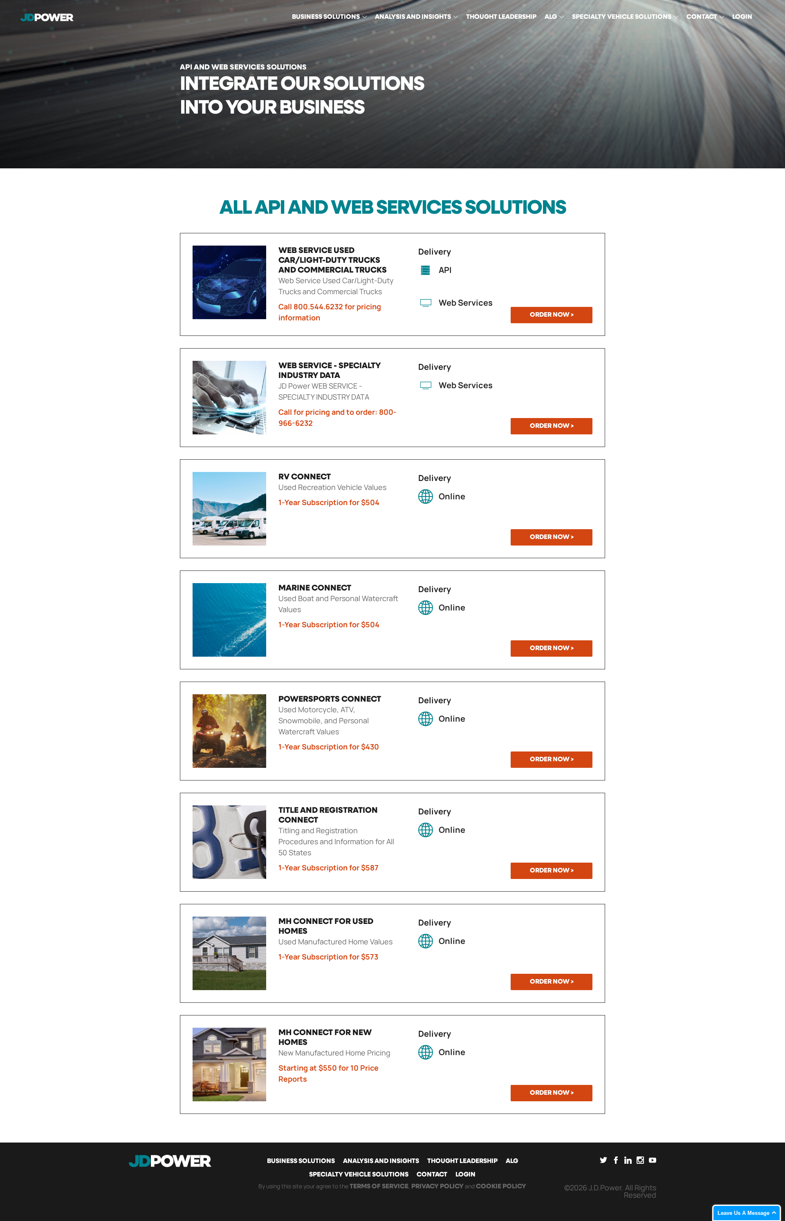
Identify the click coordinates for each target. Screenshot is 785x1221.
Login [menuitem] (742, 17)
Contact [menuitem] (701, 17)
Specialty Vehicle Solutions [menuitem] (621, 17)
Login (465, 1175)
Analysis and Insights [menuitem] (413, 17)
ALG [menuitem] (551, 17)
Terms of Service (379, 1186)
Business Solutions (301, 1161)
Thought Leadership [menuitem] (501, 17)
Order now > (552, 315)
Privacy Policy (437, 1186)
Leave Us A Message (743, 1213)
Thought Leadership (462, 1161)
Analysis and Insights (381, 1161)
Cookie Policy (501, 1186)
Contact (432, 1175)
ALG (512, 1161)
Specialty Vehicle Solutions (358, 1175)
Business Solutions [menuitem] (326, 17)
